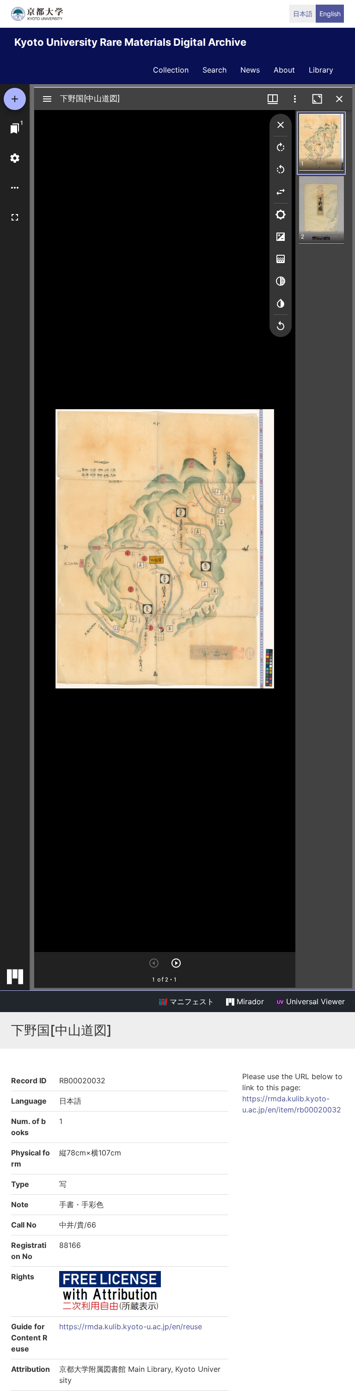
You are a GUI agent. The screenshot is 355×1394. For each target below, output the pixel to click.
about (284, 69)
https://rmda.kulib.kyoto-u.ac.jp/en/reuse (130, 1326)
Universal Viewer (314, 1001)
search (214, 69)
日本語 (302, 14)
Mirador (249, 1001)
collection (171, 69)
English (330, 14)
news (250, 69)
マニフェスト (190, 1001)
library (321, 69)
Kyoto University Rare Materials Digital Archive (130, 42)
